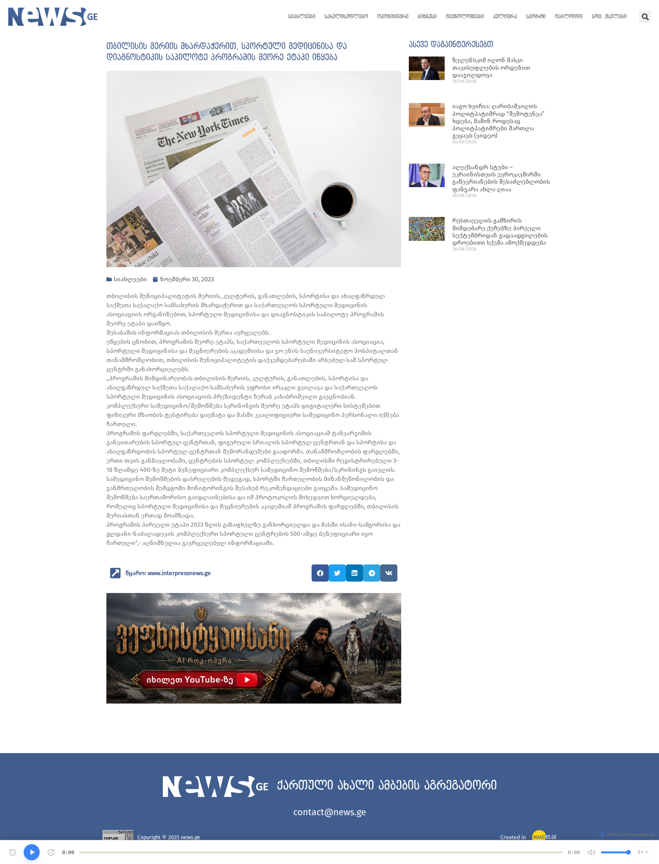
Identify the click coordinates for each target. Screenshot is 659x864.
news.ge (190, 837)
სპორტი (536, 16)
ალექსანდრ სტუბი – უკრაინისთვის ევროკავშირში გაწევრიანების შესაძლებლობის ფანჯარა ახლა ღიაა (501, 178)
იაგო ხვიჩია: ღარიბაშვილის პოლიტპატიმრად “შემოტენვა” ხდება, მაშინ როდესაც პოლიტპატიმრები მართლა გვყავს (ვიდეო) (498, 121)
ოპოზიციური (392, 16)
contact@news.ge (329, 812)
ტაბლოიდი (569, 16)
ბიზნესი (427, 16)
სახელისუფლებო (346, 16)
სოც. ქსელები (609, 16)
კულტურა (505, 16)
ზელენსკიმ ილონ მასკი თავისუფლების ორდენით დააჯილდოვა (491, 67)
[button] (645, 16)
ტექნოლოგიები (465, 16)
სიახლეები (301, 16)
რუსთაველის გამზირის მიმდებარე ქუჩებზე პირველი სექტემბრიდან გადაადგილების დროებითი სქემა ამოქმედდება (500, 231)
